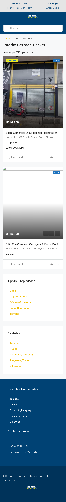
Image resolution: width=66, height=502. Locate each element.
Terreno (14, 313)
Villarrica (15, 366)
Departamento (18, 296)
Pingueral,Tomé (19, 360)
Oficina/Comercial (21, 302)
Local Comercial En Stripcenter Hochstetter (31, 132)
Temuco (14, 343)
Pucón (14, 348)
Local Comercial (19, 308)
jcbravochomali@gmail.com (19, 8)
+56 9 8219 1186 (19, 4)
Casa (13, 290)
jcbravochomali (16, 157)
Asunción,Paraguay (21, 354)
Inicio (8, 39)
